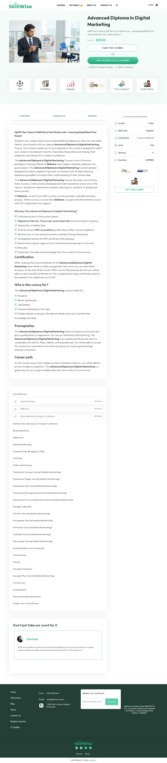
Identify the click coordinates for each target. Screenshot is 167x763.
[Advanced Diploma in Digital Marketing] (44, 41)
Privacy (79, 754)
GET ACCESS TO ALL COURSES (112, 60)
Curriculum (59, 116)
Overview (24, 116)
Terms (87, 754)
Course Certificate (145, 138)
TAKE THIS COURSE (112, 48)
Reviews (92, 116)
